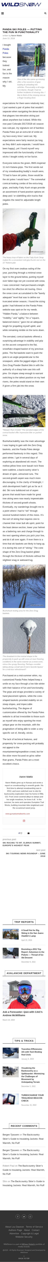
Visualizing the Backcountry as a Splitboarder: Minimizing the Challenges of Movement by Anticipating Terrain (32, 1075)
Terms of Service (34, 1227)
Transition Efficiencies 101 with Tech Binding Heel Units (31, 1052)
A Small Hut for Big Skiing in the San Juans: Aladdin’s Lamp (32, 933)
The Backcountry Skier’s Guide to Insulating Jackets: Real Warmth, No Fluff (23, 1138)
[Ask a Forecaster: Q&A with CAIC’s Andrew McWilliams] (24, 994)
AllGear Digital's (28, 1244)
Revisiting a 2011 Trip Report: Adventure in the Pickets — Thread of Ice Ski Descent (32, 953)
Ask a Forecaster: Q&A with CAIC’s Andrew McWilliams (23, 1014)
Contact (35, 1230)
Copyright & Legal (30, 1233)
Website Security (24, 1237)
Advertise (14, 1233)
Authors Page (15, 1230)
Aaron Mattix (16, 35)
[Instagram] (24, 821)
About (27, 1230)
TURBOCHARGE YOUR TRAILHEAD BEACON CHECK (32, 1098)
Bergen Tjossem (11, 1134)
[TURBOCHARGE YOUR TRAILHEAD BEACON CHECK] (11, 1099)
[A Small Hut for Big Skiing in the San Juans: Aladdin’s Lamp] (11, 934)
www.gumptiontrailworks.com (17, 814)
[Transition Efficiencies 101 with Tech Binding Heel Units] (11, 1053)
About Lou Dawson (14, 1227)
